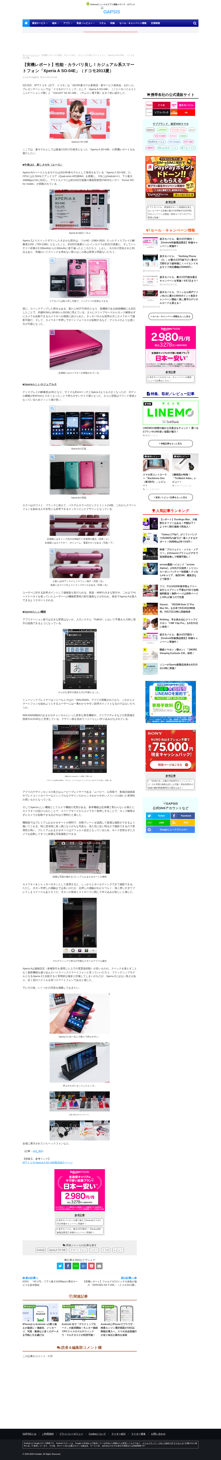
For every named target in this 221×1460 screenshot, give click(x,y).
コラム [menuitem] (102, 23)
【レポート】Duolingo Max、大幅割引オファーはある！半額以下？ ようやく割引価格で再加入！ (178, 523)
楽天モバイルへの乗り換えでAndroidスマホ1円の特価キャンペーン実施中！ (79, 1222)
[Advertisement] (79, 44)
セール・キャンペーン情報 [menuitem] (132, 23)
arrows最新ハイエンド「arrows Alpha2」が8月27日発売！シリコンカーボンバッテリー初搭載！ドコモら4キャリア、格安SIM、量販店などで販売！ (179, 571)
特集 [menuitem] (112, 23)
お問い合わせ (158, 1434)
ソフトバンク (161, 112)
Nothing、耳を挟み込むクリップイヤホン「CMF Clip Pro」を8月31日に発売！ (179, 623)
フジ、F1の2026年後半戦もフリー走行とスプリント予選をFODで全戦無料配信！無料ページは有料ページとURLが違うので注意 (179, 591)
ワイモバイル (178, 130)
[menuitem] (26, 23)
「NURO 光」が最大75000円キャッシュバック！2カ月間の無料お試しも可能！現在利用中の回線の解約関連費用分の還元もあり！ (170, 784)
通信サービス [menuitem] (39, 23)
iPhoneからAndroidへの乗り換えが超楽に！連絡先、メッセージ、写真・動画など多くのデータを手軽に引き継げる (41, 1329)
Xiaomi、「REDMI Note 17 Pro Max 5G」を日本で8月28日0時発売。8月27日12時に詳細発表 (177, 608)
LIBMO (150, 148)
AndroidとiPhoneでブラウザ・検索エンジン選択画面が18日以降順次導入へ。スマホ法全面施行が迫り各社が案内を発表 (119, 1329)
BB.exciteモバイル (167, 148)
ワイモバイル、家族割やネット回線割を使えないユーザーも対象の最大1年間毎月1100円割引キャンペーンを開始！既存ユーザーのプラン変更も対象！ (170, 212)
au (186, 112)
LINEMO (162, 130)
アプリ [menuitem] (66, 23)
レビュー (35, 55)
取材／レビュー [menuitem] (84, 23)
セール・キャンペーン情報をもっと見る (171, 316)
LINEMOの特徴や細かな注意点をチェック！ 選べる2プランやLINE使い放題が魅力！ (170, 430)
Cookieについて (97, 1434)
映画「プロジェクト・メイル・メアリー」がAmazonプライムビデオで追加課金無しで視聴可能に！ (179, 553)
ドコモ (105, 1250)
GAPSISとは (29, 1434)
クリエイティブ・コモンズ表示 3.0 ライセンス (162, 1443)
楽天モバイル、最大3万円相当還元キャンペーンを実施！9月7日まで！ (179, 279)
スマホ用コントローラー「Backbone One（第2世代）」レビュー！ (155, 480)
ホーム (26, 55)
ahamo (150, 130)
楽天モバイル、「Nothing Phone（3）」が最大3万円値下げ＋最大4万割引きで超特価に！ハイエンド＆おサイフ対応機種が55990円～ (179, 261)
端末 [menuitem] (54, 23)
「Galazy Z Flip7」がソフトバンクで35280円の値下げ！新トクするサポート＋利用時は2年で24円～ (179, 538)
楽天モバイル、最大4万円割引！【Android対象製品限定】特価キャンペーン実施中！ (79, 1231)
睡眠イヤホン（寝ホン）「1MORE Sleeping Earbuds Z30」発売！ (178, 651)
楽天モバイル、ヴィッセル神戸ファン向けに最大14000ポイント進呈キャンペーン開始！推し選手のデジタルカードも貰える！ (179, 297)
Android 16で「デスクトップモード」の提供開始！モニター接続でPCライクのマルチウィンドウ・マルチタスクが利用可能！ (80, 1329)
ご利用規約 (48, 1434)
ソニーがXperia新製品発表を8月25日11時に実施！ (179, 666)
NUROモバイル (156, 142)
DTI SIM (188, 142)
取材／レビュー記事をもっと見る (171, 497)
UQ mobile (160, 136)
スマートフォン (78, 1250)
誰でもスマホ (188, 148)
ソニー (94, 1250)
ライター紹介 (118, 1434)
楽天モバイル (186, 105)
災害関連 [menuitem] (155, 23)
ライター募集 (138, 1434)
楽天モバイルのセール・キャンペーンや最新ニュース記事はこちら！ (170, 379)
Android (40, 1250)
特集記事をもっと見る (171, 443)
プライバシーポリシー (71, 1434)
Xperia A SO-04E (57, 1250)
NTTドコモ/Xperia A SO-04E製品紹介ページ (48, 1162)
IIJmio (173, 136)
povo (191, 130)
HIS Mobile (174, 142)
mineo (183, 136)
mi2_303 (37, 1151)
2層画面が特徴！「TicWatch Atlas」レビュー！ (184, 478)
